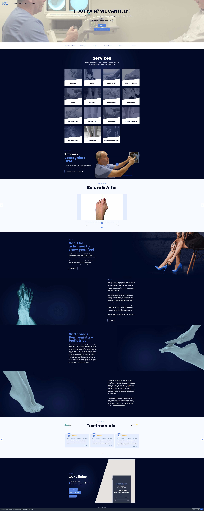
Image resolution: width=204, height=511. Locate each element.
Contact (33, 3)
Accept (201, 509)
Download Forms (74, 492)
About (20, 3)
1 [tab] (101, 227)
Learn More (73, 268)
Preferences (193, 509)
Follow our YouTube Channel (73, 171)
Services (15, 3)
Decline (198, 509)
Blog (29, 3)
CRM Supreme (104, 507)
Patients (25, 3)
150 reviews (135, 425)
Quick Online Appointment (102, 29)
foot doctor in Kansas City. (119, 405)
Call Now (102, 25)
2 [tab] (102, 227)
